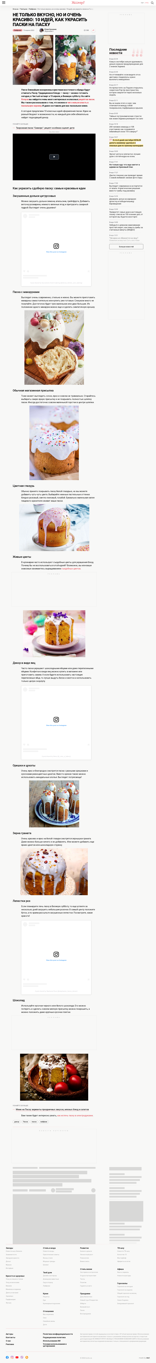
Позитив (83, 1282)
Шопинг (46, 1265)
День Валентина (86, 1297)
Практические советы (51, 1254)
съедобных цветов (71, 568)
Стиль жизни (86, 1269)
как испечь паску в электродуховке (75, 1115)
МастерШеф (121, 1258)
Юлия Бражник (50, 29)
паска (34, 1122)
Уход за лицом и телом (14, 1279)
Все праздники (85, 1314)
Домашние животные (51, 1279)
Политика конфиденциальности (58, 1334)
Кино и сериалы (123, 1272)
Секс (44, 1318)
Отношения (48, 1311)
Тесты (82, 1279)
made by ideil (144, 1358)
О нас (8, 1341)
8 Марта (83, 1303)
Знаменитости (11, 1254)
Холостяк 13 (121, 1254)
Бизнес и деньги (86, 1251)
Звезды (9, 1248)
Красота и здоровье (15, 1276)
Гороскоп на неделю (124, 1290)
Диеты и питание (12, 1293)
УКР (142, 3)
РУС (147, 3)
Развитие (84, 1248)
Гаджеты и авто (86, 1286)
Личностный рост (86, 1254)
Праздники (85, 1294)
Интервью (9, 1268)
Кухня (45, 1294)
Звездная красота (12, 1258)
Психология (84, 1258)
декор (16, 1122)
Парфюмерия (10, 1299)
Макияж (9, 1286)
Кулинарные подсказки (51, 1303)
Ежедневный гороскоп (125, 1303)
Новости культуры (124, 1275)
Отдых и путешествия (88, 1275)
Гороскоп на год (123, 1297)
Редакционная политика (54, 1337)
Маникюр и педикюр (13, 1289)
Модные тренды (49, 1261)
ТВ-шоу (120, 1248)
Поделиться (93, 30)
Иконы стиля (48, 1258)
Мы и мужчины (48, 1314)
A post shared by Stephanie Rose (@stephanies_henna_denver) (56, 991)
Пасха (25, 1122)
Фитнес (8, 1303)
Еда (44, 1300)
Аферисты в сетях (123, 1261)
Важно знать (84, 1261)
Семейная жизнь (49, 1321)
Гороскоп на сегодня (125, 1286)
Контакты (10, 1337)
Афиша (120, 1269)
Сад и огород (48, 1282)
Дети (45, 1324)
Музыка (8, 1265)
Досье (8, 1261)
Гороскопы (122, 1283)
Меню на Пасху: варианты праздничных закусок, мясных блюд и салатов (52, 1109)
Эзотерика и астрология (89, 1272)
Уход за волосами (12, 1282)
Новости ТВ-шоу (123, 1251)
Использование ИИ (51, 1341)
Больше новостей (126, 247)
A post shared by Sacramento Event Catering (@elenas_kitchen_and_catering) (56, 283)
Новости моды (48, 1251)
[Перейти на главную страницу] (78, 3)
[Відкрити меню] (3, 2)
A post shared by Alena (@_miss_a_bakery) (56, 756)
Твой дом (47, 1273)
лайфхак (43, 1122)
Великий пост (85, 1307)
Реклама (10, 1344)
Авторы (9, 1334)
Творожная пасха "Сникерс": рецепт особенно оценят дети (45, 128)
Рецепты (46, 1297)
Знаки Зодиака (122, 1300)
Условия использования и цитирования (55, 1345)
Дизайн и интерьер (50, 1275)
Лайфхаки (17, 30)
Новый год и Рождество (89, 1300)
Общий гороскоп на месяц (126, 1293)
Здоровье (9, 1296)
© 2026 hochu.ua (86, 1358)
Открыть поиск (152, 2)
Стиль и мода (49, 1248)
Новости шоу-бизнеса (14, 1251)
